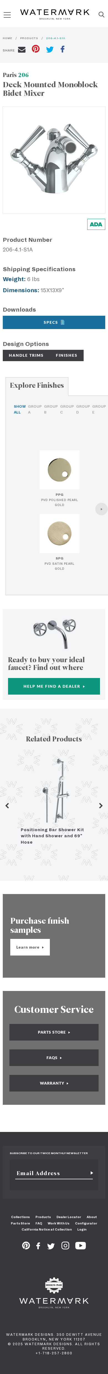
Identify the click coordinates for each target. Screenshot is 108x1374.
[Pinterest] (26, 1248)
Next (101, 805)
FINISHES (67, 355)
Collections (20, 1217)
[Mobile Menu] (7, 15)
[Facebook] (38, 1248)
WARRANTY (52, 1083)
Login (81, 1229)
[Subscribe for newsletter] (90, 1173)
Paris (16, 75)
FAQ (38, 1223)
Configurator (86, 1223)
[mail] (21, 50)
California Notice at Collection (47, 1229)
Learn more (28, 947)
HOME (7, 38)
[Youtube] (80, 1248)
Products (43, 1217)
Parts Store (20, 1223)
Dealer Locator (68, 1217)
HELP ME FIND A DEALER (53, 686)
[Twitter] (51, 1248)
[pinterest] (36, 49)
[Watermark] (54, 15)
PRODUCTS (29, 38)
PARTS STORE (52, 1032)
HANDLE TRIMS (26, 355)
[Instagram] (65, 1248)
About (92, 1217)
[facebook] (62, 50)
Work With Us (59, 1223)
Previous (7, 805)
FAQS (53, 1057)
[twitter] (50, 50)
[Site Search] (101, 15)
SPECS (51, 322)
